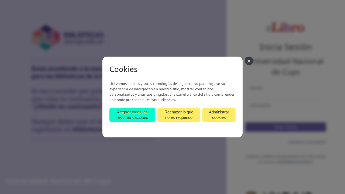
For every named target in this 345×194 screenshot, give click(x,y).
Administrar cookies (219, 115)
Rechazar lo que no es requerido (178, 115)
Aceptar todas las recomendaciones (132, 115)
